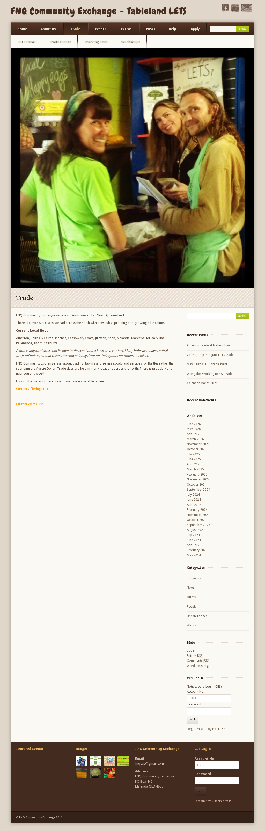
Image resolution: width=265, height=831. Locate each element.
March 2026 (195, 439)
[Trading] (109, 773)
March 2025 (195, 469)
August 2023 (196, 530)
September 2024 (198, 489)
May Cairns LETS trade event (207, 364)
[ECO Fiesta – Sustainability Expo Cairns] (109, 761)
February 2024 (197, 510)
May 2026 (194, 429)
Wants (191, 625)
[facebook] (225, 10)
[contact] (246, 10)
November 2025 (198, 444)
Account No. (195, 692)
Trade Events (60, 42)
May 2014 (194, 555)
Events (97, 31)
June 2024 (194, 499)
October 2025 (197, 449)
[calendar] (235, 10)
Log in (191, 650)
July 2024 (193, 495)
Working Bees (95, 42)
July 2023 (193, 535)
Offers (191, 597)
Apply (195, 29)
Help (169, 31)
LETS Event (26, 42)
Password (194, 704)
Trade (72, 31)
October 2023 (197, 520)
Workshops (130, 42)
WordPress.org (198, 666)
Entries (195, 656)
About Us (45, 31)
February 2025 (197, 474)
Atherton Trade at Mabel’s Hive (208, 345)
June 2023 (194, 540)
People (191, 606)
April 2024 (194, 505)
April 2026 (194, 434)
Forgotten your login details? (206, 729)
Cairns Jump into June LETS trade (210, 355)
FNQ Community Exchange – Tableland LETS (99, 11)
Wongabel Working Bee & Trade (209, 374)
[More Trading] (95, 773)
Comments (198, 660)
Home (22, 29)
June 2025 (194, 459)
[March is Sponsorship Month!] (81, 761)
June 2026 (194, 424)
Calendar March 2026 (202, 383)
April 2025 (194, 464)
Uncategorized (197, 616)
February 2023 (197, 550)
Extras (123, 31)
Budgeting (194, 578)
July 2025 (193, 454)
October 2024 (197, 484)
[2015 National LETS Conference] (123, 761)
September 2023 (198, 525)
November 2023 (198, 515)
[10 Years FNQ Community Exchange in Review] (95, 761)
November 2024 (198, 479)
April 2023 (194, 545)
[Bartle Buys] (81, 773)
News (150, 29)
